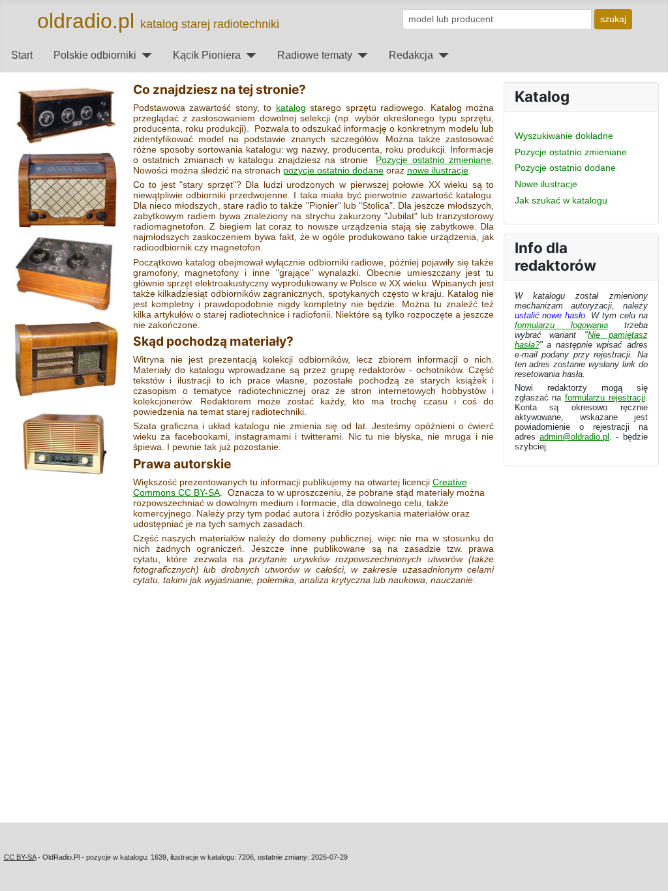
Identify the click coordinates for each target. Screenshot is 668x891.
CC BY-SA (20, 857)
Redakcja (411, 55)
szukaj (613, 19)
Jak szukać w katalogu (561, 200)
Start (22, 55)
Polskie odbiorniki (94, 55)
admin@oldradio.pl (574, 437)
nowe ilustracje (437, 170)
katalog (291, 107)
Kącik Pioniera (207, 55)
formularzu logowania (561, 325)
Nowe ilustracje (546, 184)
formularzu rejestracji (605, 397)
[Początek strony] (646, 870)
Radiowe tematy (314, 55)
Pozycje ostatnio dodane (565, 167)
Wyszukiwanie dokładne (564, 135)
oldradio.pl (85, 21)
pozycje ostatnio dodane (333, 170)
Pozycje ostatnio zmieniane (433, 160)
